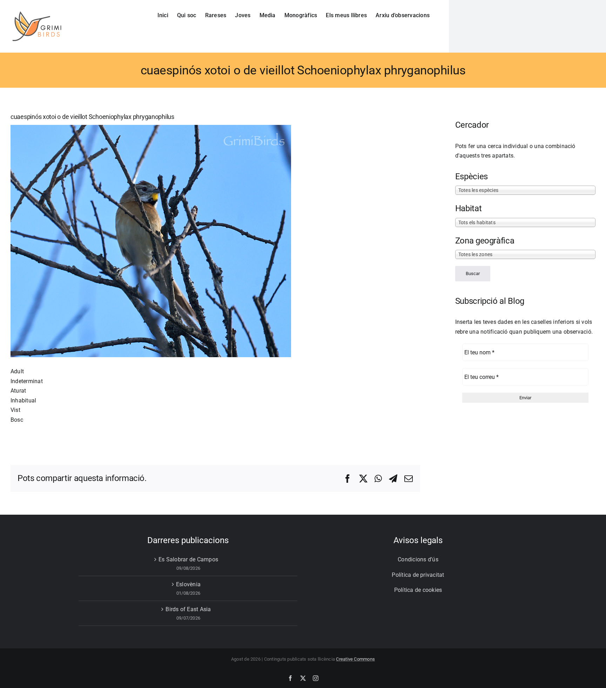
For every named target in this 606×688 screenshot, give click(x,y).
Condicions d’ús (418, 559)
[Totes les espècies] (525, 190)
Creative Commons (355, 659)
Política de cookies (418, 590)
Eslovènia (188, 584)
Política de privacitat (418, 575)
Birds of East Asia (188, 609)
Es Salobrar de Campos (188, 559)
